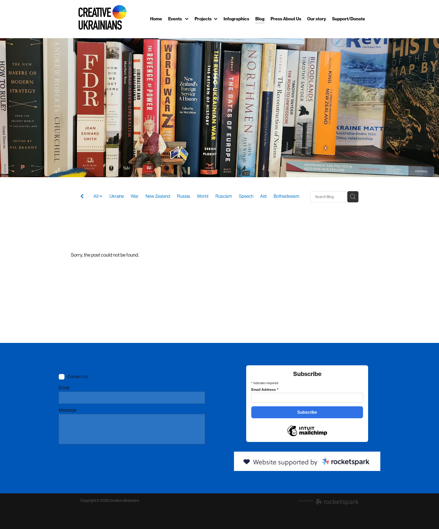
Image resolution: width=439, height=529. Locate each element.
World (202, 196)
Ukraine (116, 196)
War (134, 196)
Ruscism (223, 196)
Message (67, 410)
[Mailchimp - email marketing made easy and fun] (307, 430)
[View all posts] (82, 197)
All (96, 196)
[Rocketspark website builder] (328, 502)
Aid (263, 196)
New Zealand (158, 196)
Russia (183, 196)
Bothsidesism (286, 196)
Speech (246, 196)
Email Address (264, 389)
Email (64, 388)
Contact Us (78, 376)
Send (71, 457)
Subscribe (307, 412)
